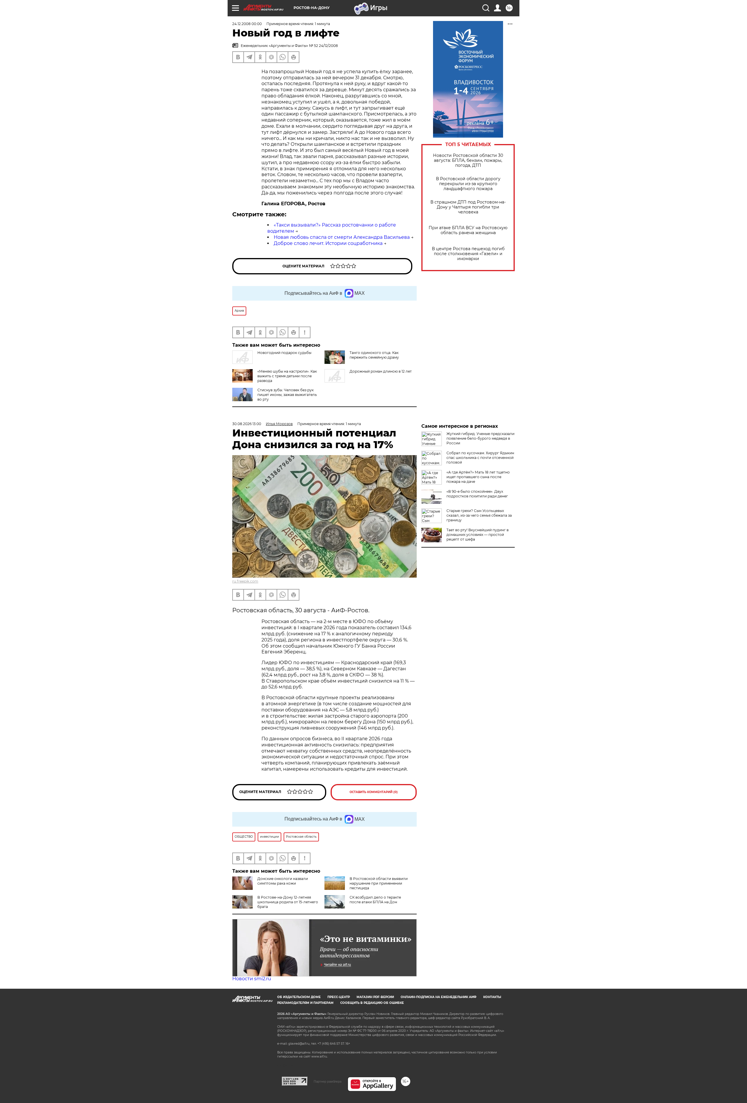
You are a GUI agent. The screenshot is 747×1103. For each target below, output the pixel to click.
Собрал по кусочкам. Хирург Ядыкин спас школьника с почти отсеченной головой (480, 457)
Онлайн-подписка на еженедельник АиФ (439, 997)
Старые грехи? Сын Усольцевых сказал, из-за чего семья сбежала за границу (479, 515)
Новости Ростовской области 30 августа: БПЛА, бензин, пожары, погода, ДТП (468, 160)
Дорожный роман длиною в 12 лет (381, 371)
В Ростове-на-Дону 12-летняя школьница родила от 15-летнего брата (287, 902)
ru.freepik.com (245, 581)
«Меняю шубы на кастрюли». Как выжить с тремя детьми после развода (287, 376)
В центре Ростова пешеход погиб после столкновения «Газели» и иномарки (468, 253)
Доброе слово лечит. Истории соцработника (328, 243)
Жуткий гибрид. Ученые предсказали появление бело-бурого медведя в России (480, 438)
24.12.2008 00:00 (247, 24)
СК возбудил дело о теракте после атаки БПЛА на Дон (375, 899)
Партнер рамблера (327, 1081)
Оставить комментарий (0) (374, 792)
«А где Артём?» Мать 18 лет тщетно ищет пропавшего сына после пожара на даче (478, 477)
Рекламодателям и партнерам (305, 1003)
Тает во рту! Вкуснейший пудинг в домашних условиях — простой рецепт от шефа (477, 534)
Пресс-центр (338, 997)
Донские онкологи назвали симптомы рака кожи (282, 880)
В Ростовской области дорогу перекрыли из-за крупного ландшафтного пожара (468, 183)
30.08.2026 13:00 (246, 424)
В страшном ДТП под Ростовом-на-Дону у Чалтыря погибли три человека (468, 207)
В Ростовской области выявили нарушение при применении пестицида (379, 883)
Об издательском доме (299, 997)
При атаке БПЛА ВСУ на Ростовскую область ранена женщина (468, 230)
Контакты (492, 997)
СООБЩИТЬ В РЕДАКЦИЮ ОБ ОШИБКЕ (372, 1003)
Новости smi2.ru (251, 978)
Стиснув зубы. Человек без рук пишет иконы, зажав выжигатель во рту (287, 394)
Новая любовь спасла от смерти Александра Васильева (342, 237)
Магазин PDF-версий (375, 997)
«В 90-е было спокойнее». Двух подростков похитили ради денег (477, 493)
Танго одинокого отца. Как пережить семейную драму (374, 355)
